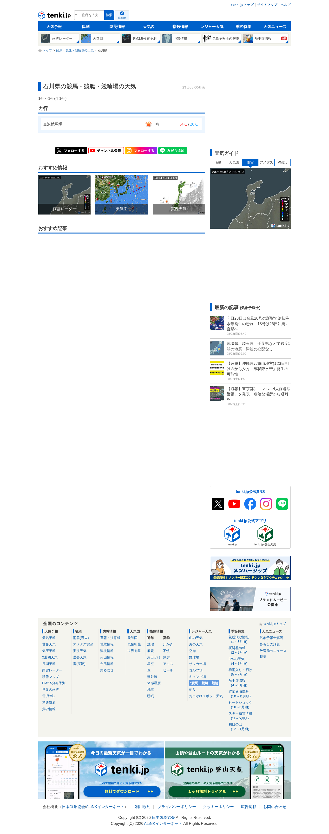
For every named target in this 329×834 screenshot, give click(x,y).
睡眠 (150, 696)
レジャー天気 (212, 27)
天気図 (149, 27)
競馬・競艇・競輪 (204, 683)
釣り (192, 689)
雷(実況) (79, 664)
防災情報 (117, 27)
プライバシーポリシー (177, 807)
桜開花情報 (238, 650)
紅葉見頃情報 (240, 694)
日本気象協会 (73, 807)
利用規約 (143, 807)
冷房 (166, 657)
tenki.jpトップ (242, 4)
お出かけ (154, 657)
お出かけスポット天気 (206, 696)
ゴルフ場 (196, 670)
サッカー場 (197, 664)
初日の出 (239, 726)
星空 (150, 664)
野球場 (194, 657)
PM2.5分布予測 (54, 683)
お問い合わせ (274, 807)
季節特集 (243, 27)
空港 (192, 651)
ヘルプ (286, 4)
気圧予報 (49, 651)
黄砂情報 (49, 709)
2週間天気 (50, 657)
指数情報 (180, 27)
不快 (166, 651)
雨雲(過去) (81, 638)
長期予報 (49, 664)
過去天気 (79, 657)
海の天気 (196, 644)
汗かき (168, 644)
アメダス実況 (83, 644)
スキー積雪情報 (240, 715)
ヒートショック (240, 705)
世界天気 (49, 644)
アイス (168, 664)
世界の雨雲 (50, 689)
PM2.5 (283, 162)
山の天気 (196, 638)
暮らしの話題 (270, 644)
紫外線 (152, 677)
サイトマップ (267, 4)
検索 (109, 15)
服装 (150, 651)
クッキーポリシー (218, 807)
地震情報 (107, 644)
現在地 (122, 17)
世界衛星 (134, 651)
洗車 (150, 689)
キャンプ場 (197, 677)
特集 (263, 656)
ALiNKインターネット (105, 807)
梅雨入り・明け (240, 672)
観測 (86, 27)
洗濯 (150, 644)
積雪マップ (50, 677)
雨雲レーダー (52, 670)
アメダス (266, 162)
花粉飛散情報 (239, 639)
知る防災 (107, 670)
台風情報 (107, 664)
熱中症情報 (238, 683)
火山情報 (107, 657)
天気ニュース (275, 27)
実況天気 (79, 651)
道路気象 (49, 702)
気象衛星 (134, 644)
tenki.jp (55, 16)
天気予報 (54, 27)
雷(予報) (48, 696)
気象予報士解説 (271, 638)
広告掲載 (248, 807)
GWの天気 (238, 661)
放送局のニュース (273, 651)
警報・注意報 (110, 638)
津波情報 (107, 651)
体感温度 (154, 683)
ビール (168, 670)
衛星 (218, 162)
